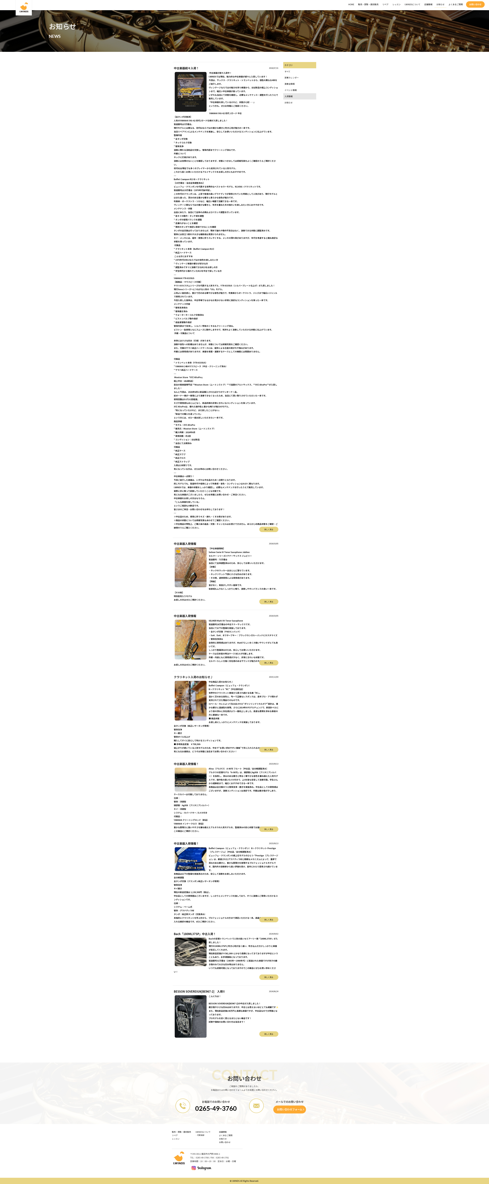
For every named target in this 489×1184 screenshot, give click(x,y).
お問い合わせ (475, 4)
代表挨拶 (200, 1135)
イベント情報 (290, 90)
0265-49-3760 (216, 1108)
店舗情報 (428, 4)
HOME (351, 4)
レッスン (396, 4)
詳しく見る (268, 529)
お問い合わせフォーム (289, 1109)
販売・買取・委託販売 (368, 4)
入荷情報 (288, 96)
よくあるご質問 (456, 4)
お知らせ (440, 4)
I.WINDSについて (412, 4)
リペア (385, 4)
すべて (287, 71)
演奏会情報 (289, 83)
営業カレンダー (291, 77)
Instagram (201, 1168)
